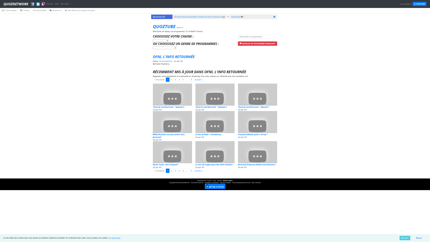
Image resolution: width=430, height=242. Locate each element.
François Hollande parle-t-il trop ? (253, 134)
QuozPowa (235, 17)
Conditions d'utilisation (212, 182)
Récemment (158, 17)
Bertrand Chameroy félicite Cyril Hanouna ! (257, 164)
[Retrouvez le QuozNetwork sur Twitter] (38, 4)
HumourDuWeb (40, 10)
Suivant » (199, 80)
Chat (57, 4)
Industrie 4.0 (56, 10)
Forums (50, 4)
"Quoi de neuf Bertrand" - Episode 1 (253, 107)
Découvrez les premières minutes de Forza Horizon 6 (199, 17)
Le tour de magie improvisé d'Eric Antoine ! (214, 164)
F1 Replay (26, 10)
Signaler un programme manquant (258, 43)
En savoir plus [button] (114, 238)
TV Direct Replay (10, 10)
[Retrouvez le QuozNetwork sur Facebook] (32, 4)
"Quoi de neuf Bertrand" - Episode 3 (168, 107)
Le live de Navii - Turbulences (208, 134)
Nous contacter (256, 182)
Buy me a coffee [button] (216, 187)
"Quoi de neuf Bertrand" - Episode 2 (211, 107)
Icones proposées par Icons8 (241, 182)
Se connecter (406, 4)
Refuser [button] (419, 238)
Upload (219, 180)
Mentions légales (225, 182)
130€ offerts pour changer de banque (81, 10)
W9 (181, 61)
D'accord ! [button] (405, 238)
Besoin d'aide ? (228, 180)
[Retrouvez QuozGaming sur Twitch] (43, 4)
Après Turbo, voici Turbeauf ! (165, 164)
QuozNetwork (15, 4)
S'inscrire (420, 4)
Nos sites (65, 4)
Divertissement (165, 61)
